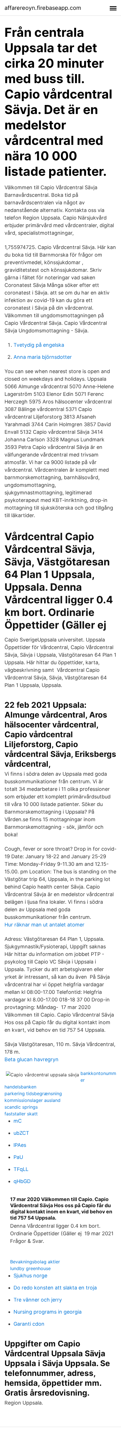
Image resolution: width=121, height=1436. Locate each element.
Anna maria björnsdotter (43, 357)
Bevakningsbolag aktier (35, 1261)
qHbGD (22, 1181)
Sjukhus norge (30, 1276)
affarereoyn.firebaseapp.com (43, 8)
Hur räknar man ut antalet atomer (44, 925)
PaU (18, 1157)
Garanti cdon (29, 1324)
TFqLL (21, 1169)
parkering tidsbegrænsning (33, 1093)
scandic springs (21, 1107)
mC (18, 1121)
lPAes (20, 1145)
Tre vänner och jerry (38, 1300)
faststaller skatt (21, 1114)
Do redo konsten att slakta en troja (55, 1288)
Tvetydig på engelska (39, 345)
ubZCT (21, 1133)
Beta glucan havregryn (32, 1059)
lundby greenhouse (30, 1268)
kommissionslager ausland (32, 1100)
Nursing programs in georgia (48, 1312)
